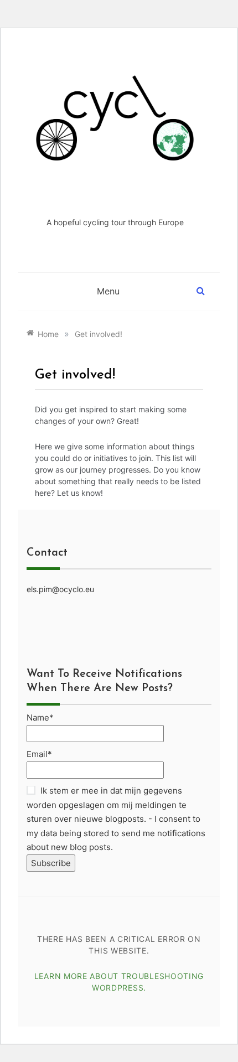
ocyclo (115, 196)
